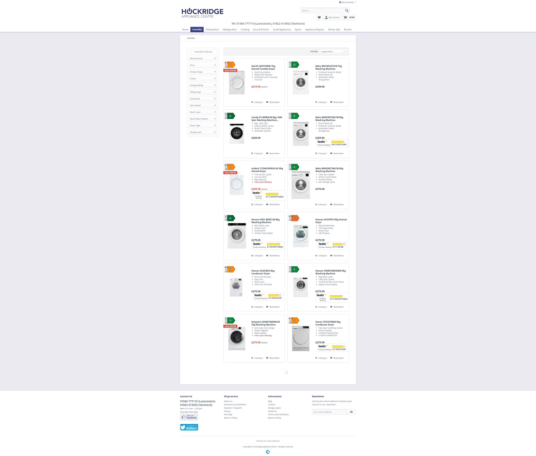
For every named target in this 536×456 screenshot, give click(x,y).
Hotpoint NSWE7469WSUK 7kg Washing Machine (265, 323)
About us (228, 401)
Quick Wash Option (199, 118)
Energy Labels (274, 408)
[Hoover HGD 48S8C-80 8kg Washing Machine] (237, 236)
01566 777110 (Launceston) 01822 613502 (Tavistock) (197, 403)
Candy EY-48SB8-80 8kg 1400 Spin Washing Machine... (266, 118)
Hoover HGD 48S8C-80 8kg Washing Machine (265, 221)
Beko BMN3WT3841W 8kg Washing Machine (329, 170)
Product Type (196, 72)
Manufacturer (196, 58)
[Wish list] (319, 17)
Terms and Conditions (278, 414)
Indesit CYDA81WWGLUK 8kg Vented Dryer (267, 170)
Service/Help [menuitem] (347, 2)
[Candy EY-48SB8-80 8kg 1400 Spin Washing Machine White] (237, 133)
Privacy (227, 411)
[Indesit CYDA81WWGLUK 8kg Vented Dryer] (237, 184)
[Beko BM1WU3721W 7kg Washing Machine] (301, 82)
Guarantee (195, 98)
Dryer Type (195, 125)
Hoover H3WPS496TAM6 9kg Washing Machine (330, 272)
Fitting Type (195, 92)
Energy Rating (196, 85)
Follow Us (272, 411)
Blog (270, 401)
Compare (258, 102)
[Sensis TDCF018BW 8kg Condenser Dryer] (301, 338)
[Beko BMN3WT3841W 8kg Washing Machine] (301, 184)
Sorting (314, 51)
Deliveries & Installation (235, 404)
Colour (193, 78)
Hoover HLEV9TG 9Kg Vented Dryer (331, 221)
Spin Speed (195, 105)
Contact (271, 404)
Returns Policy (230, 417)
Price (192, 65)
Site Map (228, 414)
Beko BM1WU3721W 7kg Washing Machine (328, 67)
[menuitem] (325, 10)
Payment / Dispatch (233, 408)
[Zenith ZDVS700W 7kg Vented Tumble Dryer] (237, 82)
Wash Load (195, 112)
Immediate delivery (203, 51)
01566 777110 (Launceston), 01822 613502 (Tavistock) (270, 23)
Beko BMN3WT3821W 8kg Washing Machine (329, 118)
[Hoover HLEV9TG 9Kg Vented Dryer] (301, 236)
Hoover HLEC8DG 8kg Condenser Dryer (263, 272)
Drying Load (195, 132)
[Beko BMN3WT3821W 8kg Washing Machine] (301, 133)
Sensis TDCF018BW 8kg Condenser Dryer (327, 323)
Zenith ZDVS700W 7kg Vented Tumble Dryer (263, 67)
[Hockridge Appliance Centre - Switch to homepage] (202, 13)
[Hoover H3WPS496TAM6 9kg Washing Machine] (301, 287)
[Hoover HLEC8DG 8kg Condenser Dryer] (237, 287)
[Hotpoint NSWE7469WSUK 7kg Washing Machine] (237, 338)
